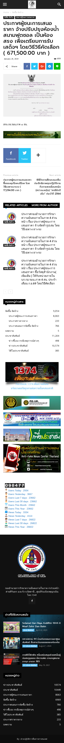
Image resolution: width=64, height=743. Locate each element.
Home (6, 12)
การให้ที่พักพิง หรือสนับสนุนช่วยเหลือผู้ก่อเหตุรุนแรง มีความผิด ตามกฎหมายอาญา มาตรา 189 (41, 658)
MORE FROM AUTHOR (45, 205)
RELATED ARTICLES (16, 205)
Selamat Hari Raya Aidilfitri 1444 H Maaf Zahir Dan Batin (41, 624)
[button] (59, 4)
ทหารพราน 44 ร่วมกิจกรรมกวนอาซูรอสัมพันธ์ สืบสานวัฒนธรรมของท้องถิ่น (41, 640)
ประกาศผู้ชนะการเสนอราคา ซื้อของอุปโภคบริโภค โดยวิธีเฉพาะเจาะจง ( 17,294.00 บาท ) (17, 185)
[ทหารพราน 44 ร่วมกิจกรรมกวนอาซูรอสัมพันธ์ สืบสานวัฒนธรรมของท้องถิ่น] (11, 643)
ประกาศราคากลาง (18, 320)
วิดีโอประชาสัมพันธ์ (19, 350)
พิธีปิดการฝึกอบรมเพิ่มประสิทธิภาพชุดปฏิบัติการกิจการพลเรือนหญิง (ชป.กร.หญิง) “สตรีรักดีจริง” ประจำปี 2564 (47, 187)
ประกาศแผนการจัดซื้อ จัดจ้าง (23, 325)
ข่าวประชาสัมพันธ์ (18, 345)
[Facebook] (32, 601)
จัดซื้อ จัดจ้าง (17, 12)
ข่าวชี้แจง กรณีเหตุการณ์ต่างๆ (24, 340)
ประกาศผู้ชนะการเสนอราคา (25, 17)
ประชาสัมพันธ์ (12, 335)
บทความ (9, 330)
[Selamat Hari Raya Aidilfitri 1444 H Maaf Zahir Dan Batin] (11, 627)
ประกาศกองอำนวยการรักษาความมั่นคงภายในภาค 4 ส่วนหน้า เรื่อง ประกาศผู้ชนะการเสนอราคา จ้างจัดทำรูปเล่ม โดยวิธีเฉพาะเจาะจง (40, 221)
